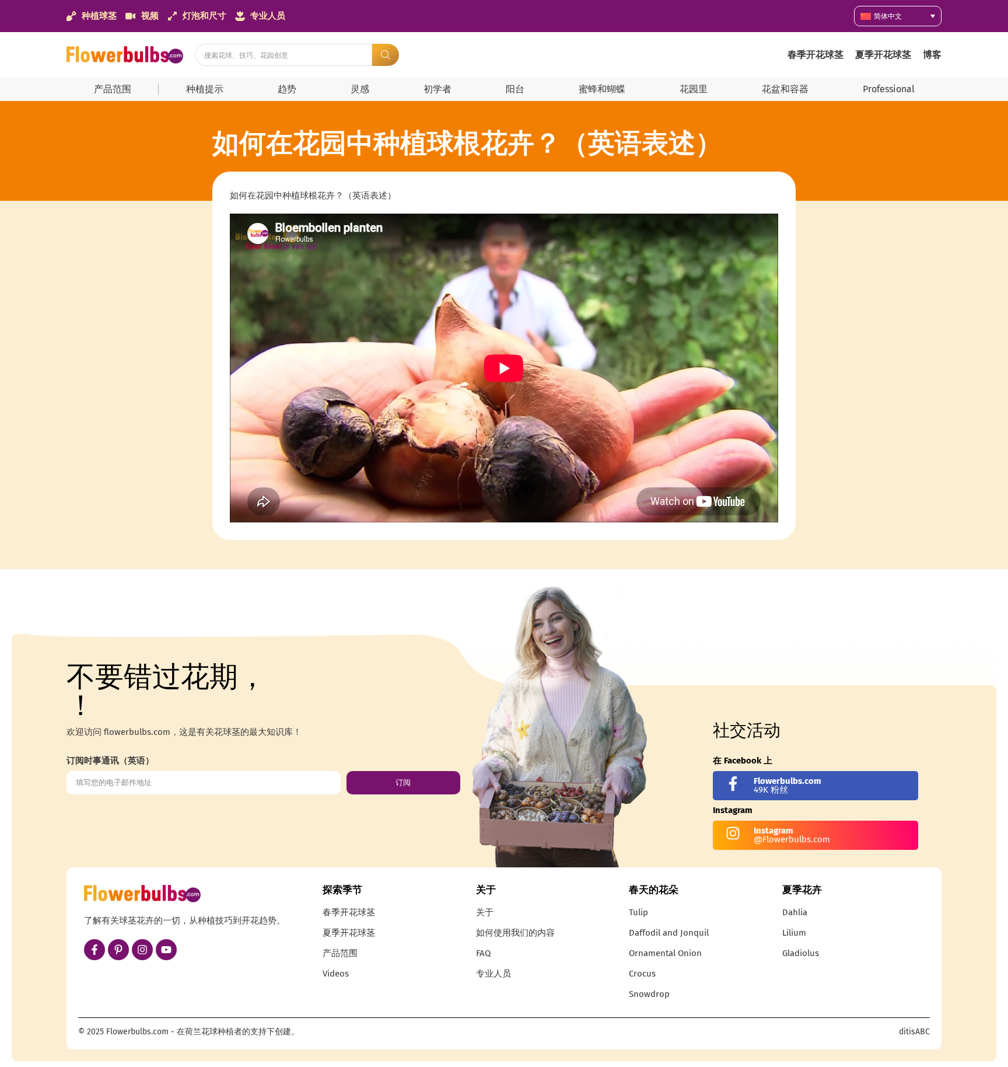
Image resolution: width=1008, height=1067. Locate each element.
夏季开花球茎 (883, 54)
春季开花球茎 (816, 54)
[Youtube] (166, 949)
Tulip (638, 912)
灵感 (360, 89)
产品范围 (112, 89)
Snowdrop (649, 994)
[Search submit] (385, 55)
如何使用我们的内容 (515, 932)
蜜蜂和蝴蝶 (602, 89)
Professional (889, 89)
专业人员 (493, 973)
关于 (485, 912)
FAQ (483, 953)
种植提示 (204, 89)
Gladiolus (800, 953)
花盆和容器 (785, 89)
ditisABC (914, 1032)
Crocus (642, 973)
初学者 (438, 89)
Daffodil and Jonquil (669, 932)
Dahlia (794, 912)
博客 (932, 54)
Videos (336, 973)
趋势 (287, 89)
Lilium (794, 932)
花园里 (694, 89)
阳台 (515, 89)
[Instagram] (142, 949)
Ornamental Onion (665, 953)
